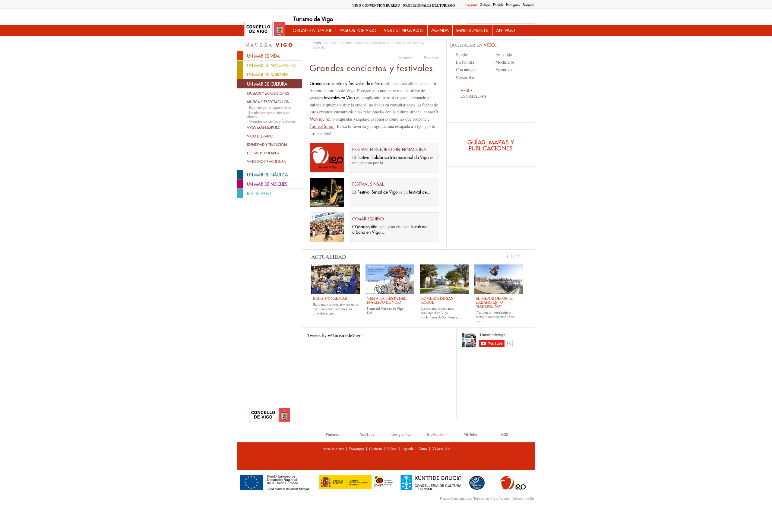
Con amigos (466, 69)
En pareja (503, 54)
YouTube (367, 434)
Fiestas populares (263, 153)
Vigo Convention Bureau (376, 5)
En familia (465, 62)
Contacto (375, 448)
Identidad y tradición (267, 145)
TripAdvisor (436, 434)
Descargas (356, 448)
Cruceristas (465, 77)
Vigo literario (260, 136)
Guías (423, 448)
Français (528, 5)
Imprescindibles (472, 30)
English (498, 5)
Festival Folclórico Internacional (390, 149)
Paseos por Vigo (358, 30)
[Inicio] (264, 29)
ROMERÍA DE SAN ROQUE (437, 300)
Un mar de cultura (339, 42)
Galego (485, 5)
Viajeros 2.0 (441, 448)
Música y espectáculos (268, 102)
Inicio (317, 42)
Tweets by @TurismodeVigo (334, 335)
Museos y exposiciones (268, 93)
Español (471, 5)
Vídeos (392, 448)
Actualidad (328, 256)
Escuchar (431, 57)
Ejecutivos (504, 69)
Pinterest (333, 434)
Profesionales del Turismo (429, 5)
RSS (504, 434)
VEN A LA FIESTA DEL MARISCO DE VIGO (387, 300)
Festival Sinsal (368, 184)
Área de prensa (333, 448)
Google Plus (401, 434)
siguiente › (522, 256)
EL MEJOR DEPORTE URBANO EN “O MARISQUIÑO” (494, 302)
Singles (462, 54)
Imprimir (404, 57)
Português (513, 5)
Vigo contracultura (266, 161)
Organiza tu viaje (312, 30)
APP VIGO (505, 30)
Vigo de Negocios (404, 30)
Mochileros (504, 62)
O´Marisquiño (368, 219)
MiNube (470, 434)
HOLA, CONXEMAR (330, 298)
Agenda (440, 30)
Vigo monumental (264, 128)
